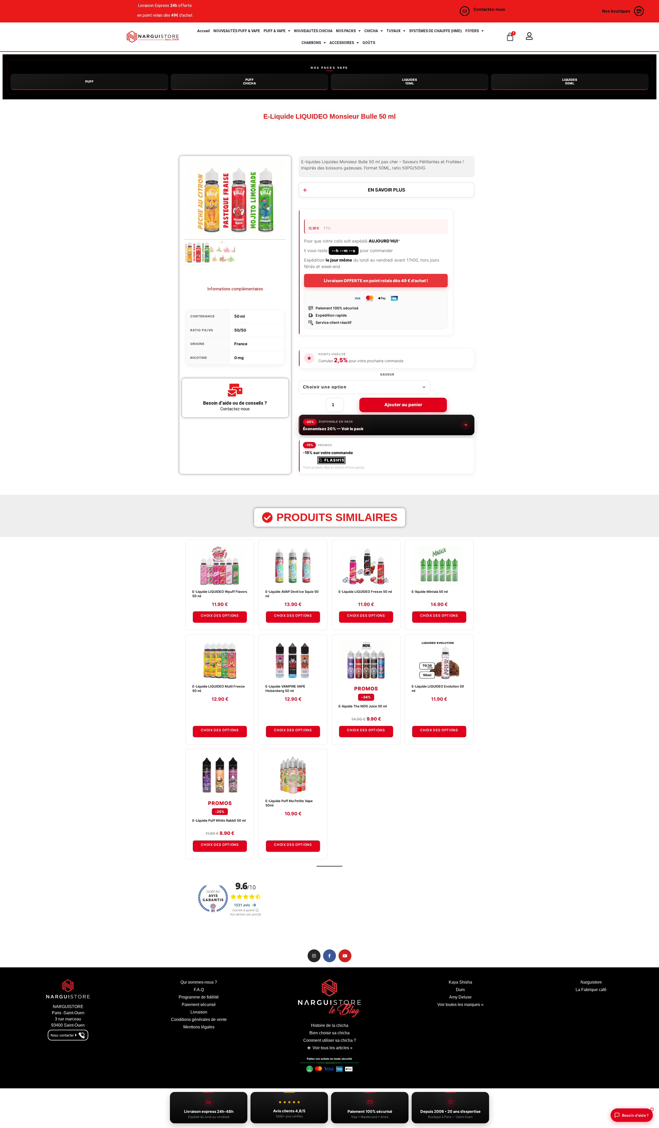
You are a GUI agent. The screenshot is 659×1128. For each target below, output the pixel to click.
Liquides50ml (569, 81)
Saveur (387, 374)
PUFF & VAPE (274, 31)
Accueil (203, 31)
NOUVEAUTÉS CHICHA (313, 31)
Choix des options (220, 615)
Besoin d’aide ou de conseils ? (235, 403)
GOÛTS (368, 43)
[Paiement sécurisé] (329, 1066)
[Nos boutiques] (639, 11)
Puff (89, 81)
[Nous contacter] (465, 11)
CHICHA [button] (371, 31)
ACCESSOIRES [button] (342, 43)
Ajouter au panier (403, 404)
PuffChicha (249, 81)
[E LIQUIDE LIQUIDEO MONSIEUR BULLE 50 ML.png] (235, 200)
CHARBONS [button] (311, 43)
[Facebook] (329, 955)
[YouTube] (345, 955)
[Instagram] (314, 955)
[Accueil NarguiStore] (152, 37)
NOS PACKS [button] (346, 31)
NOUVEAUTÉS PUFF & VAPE (236, 31)
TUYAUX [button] (393, 31)
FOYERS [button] (472, 31)
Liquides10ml (409, 81)
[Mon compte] (529, 36)
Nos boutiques (616, 11)
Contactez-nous (489, 9)
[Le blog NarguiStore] (329, 998)
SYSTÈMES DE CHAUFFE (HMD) (435, 31)
